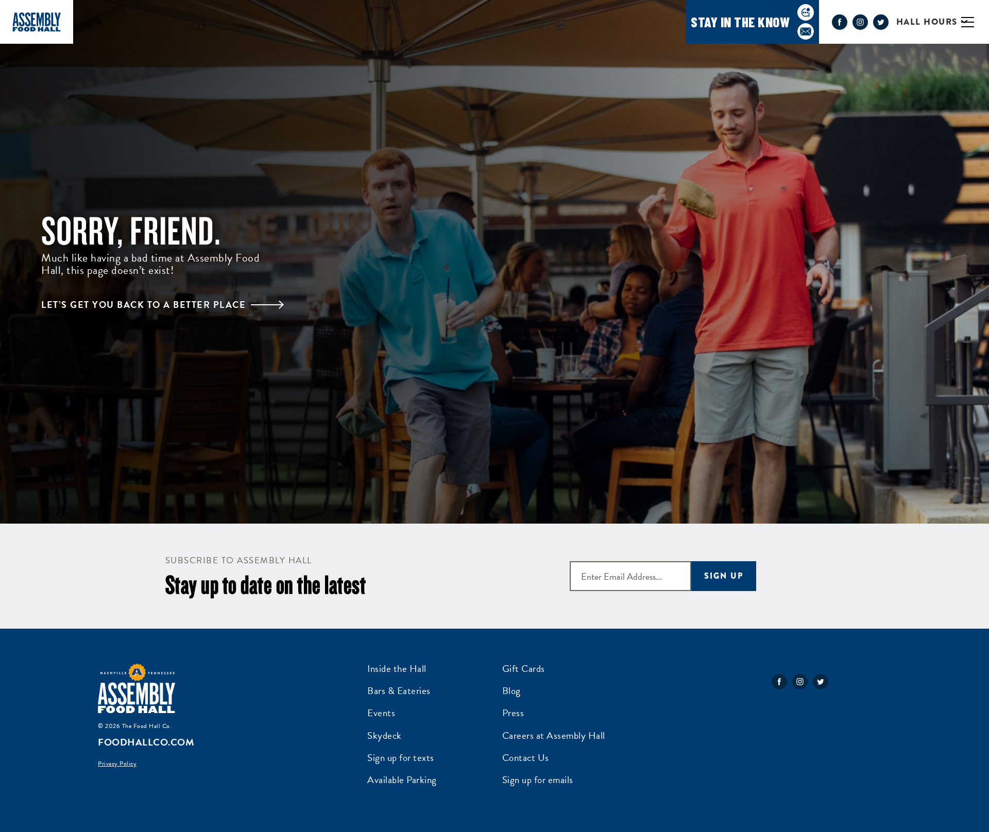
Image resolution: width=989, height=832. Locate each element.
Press (513, 712)
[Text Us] (805, 12)
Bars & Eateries (399, 690)
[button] (975, 22)
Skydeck (384, 735)
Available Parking (402, 779)
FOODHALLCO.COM (146, 742)
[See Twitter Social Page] (881, 22)
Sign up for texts (400, 757)
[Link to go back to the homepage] (36, 22)
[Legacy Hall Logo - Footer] (136, 689)
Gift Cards (523, 668)
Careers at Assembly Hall (553, 735)
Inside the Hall (397, 668)
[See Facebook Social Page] (839, 22)
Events (381, 712)
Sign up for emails (537, 779)
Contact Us (525, 757)
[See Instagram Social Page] (860, 22)
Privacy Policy (117, 763)
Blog (511, 690)
